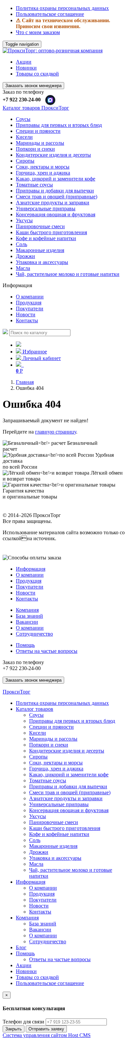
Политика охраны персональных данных (62, 8)
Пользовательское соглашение (50, 14)
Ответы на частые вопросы (46, 651)
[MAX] (50, 100)
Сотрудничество (34, 634)
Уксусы (24, 220)
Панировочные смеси (40, 226)
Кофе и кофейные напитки (46, 238)
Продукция (28, 302)
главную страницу (55, 432)
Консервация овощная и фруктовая (55, 214)
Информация (30, 569)
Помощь (25, 645)
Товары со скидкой (37, 74)
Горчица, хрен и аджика (43, 173)
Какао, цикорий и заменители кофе (55, 179)
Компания (27, 610)
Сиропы (25, 161)
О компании (30, 296)
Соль (21, 244)
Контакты (27, 320)
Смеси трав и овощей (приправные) (56, 196)
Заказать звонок (33, 85)
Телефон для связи (23, 1021)
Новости (25, 314)
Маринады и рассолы (40, 143)
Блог (21, 947)
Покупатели (29, 308)
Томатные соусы (34, 184)
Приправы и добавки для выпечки (55, 190)
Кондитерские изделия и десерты (53, 155)
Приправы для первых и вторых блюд (59, 125)
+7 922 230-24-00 (22, 99)
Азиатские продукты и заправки (52, 202)
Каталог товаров (34, 709)
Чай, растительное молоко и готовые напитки (67, 274)
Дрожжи (25, 256)
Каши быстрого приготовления (51, 232)
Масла (23, 268)
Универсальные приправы (45, 208)
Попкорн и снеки (35, 149)
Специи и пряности (38, 131)
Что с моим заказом (38, 32)
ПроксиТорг (16, 692)
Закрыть (13, 1028)
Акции (23, 62)
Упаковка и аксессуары (42, 262)
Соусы (23, 119)
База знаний (29, 616)
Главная (25, 382)
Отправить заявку (46, 1028)
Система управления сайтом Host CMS (47, 1035)
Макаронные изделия (40, 250)
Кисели (24, 137)
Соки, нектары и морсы (42, 167)
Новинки (26, 68)
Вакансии (27, 622)
